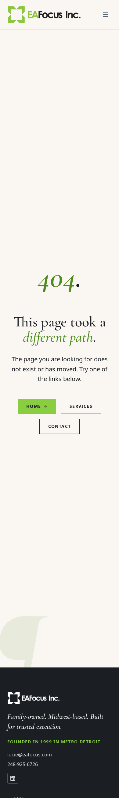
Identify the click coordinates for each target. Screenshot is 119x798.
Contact (59, 426)
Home (33, 406)
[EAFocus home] (44, 14)
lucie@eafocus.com (29, 754)
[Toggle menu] (105, 14)
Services (81, 406)
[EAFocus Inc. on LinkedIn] (12, 778)
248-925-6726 (22, 764)
